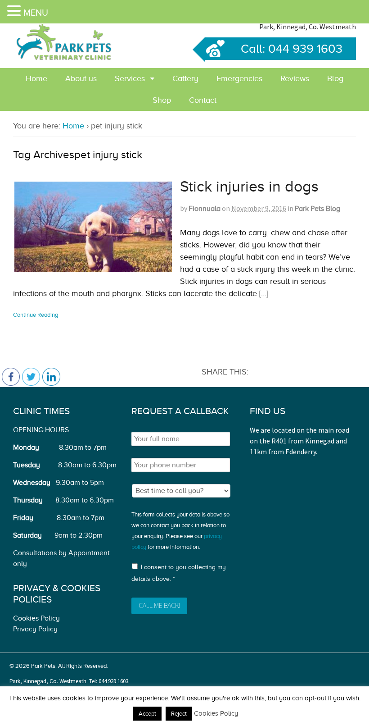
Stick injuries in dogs (249, 186)
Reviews (294, 78)
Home (36, 78)
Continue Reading (35, 314)
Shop (162, 100)
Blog (335, 78)
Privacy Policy (35, 629)
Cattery (185, 78)
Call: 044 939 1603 (291, 48)
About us (81, 78)
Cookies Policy (36, 618)
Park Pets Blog (317, 209)
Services (130, 78)
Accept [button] (147, 713)
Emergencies (239, 78)
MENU (35, 13)
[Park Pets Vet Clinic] (65, 58)
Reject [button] (179, 713)
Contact (202, 100)
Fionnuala (204, 209)
